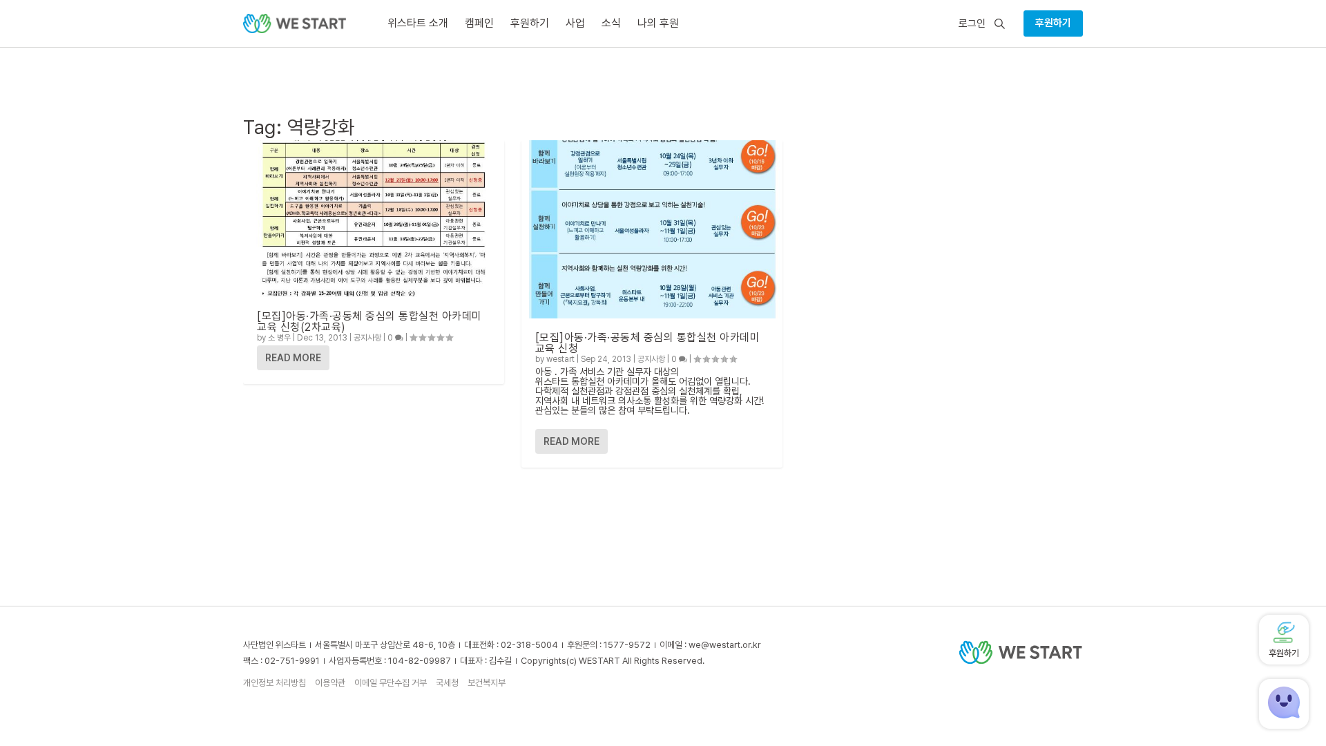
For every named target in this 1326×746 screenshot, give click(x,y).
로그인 (972, 24)
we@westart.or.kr (725, 645)
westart (560, 359)
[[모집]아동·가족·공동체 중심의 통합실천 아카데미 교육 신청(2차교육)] (373, 218)
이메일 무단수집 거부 (390, 683)
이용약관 (330, 683)
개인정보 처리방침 (274, 683)
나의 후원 (658, 23)
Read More (293, 357)
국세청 (447, 683)
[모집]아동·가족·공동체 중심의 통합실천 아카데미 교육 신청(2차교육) (369, 321)
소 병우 (279, 338)
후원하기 (1053, 23)
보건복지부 (487, 683)
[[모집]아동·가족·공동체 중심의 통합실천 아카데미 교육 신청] (651, 229)
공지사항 (367, 338)
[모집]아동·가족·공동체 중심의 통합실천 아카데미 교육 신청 (647, 343)
